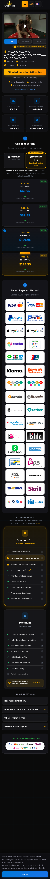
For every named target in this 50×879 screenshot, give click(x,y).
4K (38, 41)
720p (11, 41)
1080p (24, 41)
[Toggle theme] (31, 4)
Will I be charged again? (15, 726)
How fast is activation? (15, 700)
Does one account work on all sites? (21, 709)
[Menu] (45, 4)
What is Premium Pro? (14, 718)
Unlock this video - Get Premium (27, 72)
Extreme (22, 65)
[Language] (38, 4)
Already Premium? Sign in (25, 89)
